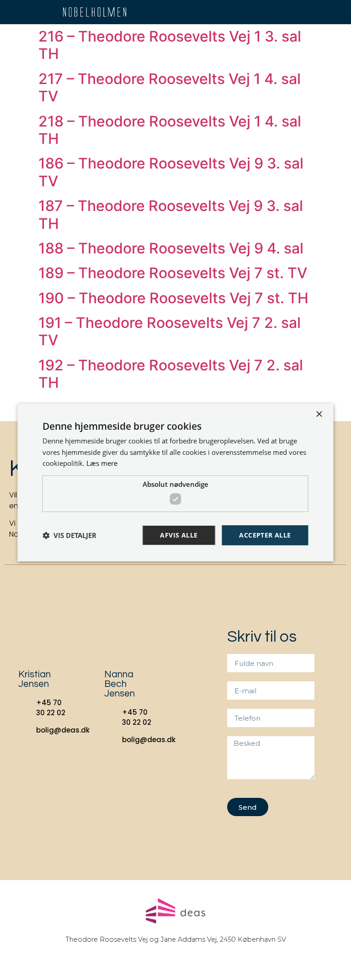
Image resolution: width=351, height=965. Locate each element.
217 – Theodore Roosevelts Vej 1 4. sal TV (169, 87)
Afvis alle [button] (178, 535)
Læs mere (101, 463)
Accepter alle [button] (265, 535)
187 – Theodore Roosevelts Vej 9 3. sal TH (170, 214)
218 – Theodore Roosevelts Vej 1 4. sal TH (169, 130)
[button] (322, 12)
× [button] (318, 414)
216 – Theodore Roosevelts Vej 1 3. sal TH (169, 45)
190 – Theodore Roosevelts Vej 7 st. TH (173, 298)
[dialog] (175, 483)
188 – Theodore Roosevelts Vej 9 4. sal (170, 248)
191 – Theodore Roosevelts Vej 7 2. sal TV (169, 331)
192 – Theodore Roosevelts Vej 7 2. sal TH (170, 373)
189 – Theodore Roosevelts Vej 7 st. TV (172, 273)
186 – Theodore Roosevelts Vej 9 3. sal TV (170, 172)
